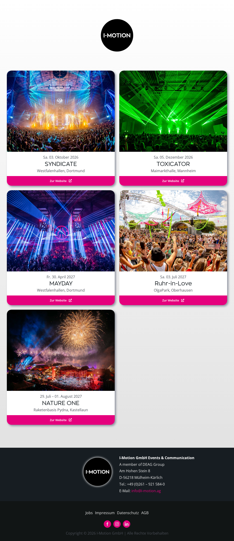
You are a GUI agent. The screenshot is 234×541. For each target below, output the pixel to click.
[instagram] (117, 524)
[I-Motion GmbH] (117, 17)
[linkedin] (126, 524)
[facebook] (107, 524)
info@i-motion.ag (146, 490)
